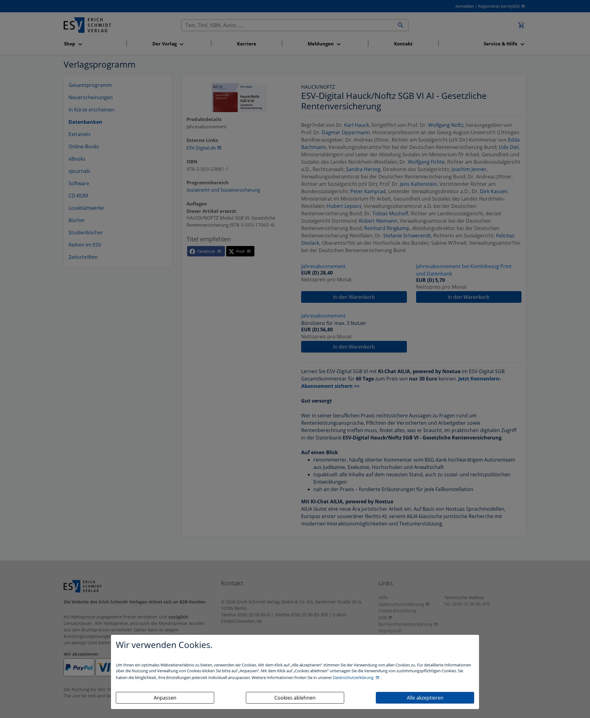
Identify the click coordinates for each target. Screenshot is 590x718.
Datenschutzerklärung (353, 677)
